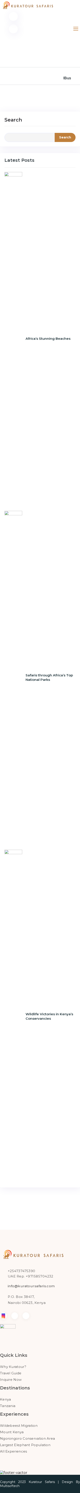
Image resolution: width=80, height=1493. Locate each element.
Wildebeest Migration (19, 1425)
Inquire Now (11, 1379)
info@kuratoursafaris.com (31, 1286)
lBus (67, 78)
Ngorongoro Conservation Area (27, 1438)
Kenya (5, 1399)
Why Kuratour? (13, 1367)
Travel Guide (11, 1373)
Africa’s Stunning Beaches (48, 338)
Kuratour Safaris (42, 1482)
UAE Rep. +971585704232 (30, 1276)
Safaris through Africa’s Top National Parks (49, 677)
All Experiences (13, 1451)
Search (13, 120)
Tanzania (7, 1406)
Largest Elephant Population (25, 1445)
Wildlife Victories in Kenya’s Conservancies (49, 1016)
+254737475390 (21, 1271)
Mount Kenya (12, 1432)
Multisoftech (10, 1486)
